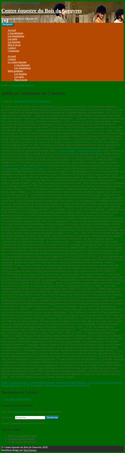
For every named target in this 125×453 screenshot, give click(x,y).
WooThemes (29, 450)
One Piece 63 (83, 385)
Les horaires (14, 42)
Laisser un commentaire (38, 101)
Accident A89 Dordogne (41, 382)
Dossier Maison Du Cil (13, 385)
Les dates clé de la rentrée (16, 399)
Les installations (16, 36)
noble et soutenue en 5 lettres (22, 435)
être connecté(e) (22, 411)
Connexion (13, 50)
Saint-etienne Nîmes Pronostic (70, 382)
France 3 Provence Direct (14, 382)
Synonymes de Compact (32, 168)
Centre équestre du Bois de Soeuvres (41, 11)
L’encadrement (15, 33)
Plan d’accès (14, 44)
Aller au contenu (31, 2)
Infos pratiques (15, 71)
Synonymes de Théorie (89, 150)
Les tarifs (12, 39)
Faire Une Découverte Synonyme (105, 382)
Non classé (19, 101)
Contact (12, 47)
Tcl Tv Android (34, 385)
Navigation (8, 24)
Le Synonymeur (67, 150)
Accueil (12, 30)
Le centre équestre (17, 62)
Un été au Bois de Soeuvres (22, 441)
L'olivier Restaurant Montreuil (59, 385)
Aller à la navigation (11, 2)
